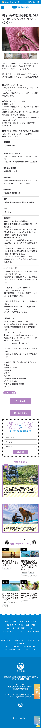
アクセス (22, 2)
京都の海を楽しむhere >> (37, 720)
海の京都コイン (10, 2)
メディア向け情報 (33, 631)
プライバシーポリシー (29, 649)
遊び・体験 (30, 625)
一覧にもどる (21, 413)
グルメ (21, 625)
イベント (30, 628)
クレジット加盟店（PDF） (13, 649)
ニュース (14, 621)
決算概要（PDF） (19, 640)
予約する (19, 401)
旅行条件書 (20, 643)
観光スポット (31, 621)
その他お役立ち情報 (29, 646)
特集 (21, 621)
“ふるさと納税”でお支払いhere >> (37, 691)
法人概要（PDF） (6, 640)
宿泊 (9, 628)
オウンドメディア (8, 631)
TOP (6, 621)
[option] (20, 39)
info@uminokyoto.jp (22, 697)
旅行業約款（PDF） (34, 640)
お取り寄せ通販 (19, 628)
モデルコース (11, 625)
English (33, 2)
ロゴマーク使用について (13, 646)
